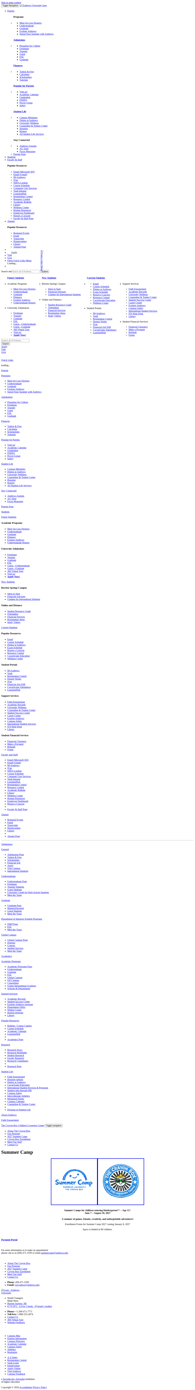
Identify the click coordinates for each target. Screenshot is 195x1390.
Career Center (135, 302)
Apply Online (14, 1368)
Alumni (11, 221)
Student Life (19, 111)
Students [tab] (5, 511)
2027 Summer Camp (17, 1136)
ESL (22, 57)
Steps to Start (54, 289)
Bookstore (12, 1352)
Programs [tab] (5, 375)
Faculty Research (15, 1058)
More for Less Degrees (31, 23)
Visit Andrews (14, 1371)
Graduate (24, 28)
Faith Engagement (137, 289)
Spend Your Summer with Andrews (37, 34)
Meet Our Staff (14, 1142)
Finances (18, 65)
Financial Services (57, 310)
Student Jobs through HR (19, 1090)
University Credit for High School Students (28, 892)
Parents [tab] (4, 370)
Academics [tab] (6, 956)
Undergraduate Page (17, 881)
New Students (49, 278)
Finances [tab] (5, 421)
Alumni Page (19, 247)
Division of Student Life (19, 1109)
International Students (17, 871)
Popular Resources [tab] (10, 1020)
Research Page (14, 1066)
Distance (17, 297)
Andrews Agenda (28, 146)
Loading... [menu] (12, 263)
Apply (14, 252)
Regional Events (21, 233)
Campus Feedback (16, 1374)
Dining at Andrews (29, 120)
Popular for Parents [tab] (10, 439)
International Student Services (143, 311)
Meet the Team (14, 895)
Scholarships (26, 77)
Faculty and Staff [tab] (9, 754)
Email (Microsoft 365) (24, 171)
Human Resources (22, 210)
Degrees (11, 942)
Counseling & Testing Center (34, 126)
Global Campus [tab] (8, 935)
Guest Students (14, 889)
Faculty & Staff (14, 159)
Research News (14, 1050)
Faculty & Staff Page (23, 218)
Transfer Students (15, 887)
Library (17, 204)
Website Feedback (16, 1322)
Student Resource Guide (59, 305)
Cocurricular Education (104, 300)
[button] (29, 260)
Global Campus (14, 977)
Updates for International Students (64, 294)
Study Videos (54, 316)
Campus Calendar (16, 1101)
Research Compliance (17, 1061)
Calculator (24, 74)
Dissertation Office (16, 1007)
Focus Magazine (27, 151)
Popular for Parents (23, 86)
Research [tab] (5, 1044)
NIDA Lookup (20, 182)
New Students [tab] (8, 582)
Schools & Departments (18, 988)
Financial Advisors (57, 291)
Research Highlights (17, 1052)
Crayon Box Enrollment (18, 1139)
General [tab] (5, 849)
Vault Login (13, 1363)
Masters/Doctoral (15, 908)
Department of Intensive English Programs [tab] (21, 919)
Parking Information (17, 1338)
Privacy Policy (40, 1387)
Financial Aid (13, 863)
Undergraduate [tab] (8, 876)
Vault (95, 316)
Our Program (13, 1133)
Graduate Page (14, 905)
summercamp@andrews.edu (54, 1253)
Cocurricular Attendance (104, 330)
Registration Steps (56, 313)
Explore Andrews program (20, 1004)
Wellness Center (21, 207)
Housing (24, 128)
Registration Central (23, 196)
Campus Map (13, 1335)
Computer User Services (25, 188)
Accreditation (25, 1387)
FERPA (23, 100)
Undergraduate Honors (24, 302)
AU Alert (24, 148)
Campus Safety (136, 308)
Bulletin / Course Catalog (19, 1025)
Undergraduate (27, 25)
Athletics (11, 1349)
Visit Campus (13, 868)
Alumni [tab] (5, 814)
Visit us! (23, 91)
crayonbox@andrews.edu (27, 1285)
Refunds (133, 332)
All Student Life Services (32, 134)
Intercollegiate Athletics (18, 1096)
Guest (22, 54)
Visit (9, 255)
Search (5, 344)
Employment (13, 1365)
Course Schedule (21, 185)
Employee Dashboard (23, 213)
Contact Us (12, 1144)
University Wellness (29, 123)
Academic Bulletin (22, 202)
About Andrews (9, 1115)
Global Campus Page (17, 940)
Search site (6, 271)
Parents (10, 11)
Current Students (96, 278)
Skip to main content (11, 2)
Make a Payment (137, 329)
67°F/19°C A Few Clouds (21, 1306)
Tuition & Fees (27, 71)
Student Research (15, 1055)
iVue (15, 180)
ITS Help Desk (136, 313)
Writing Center (14, 1010)
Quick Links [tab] (7, 360)
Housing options (15, 1079)
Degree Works (100, 321)
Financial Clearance (138, 327)
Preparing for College (30, 46)
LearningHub (19, 193)
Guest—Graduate (21, 327)
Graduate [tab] (5, 900)
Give (9, 258)
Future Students (15, 278)
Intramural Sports (15, 1098)
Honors (23, 131)
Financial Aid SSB (102, 327)
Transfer (23, 51)
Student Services (15, 948)
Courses (11, 945)
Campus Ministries (28, 117)
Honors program (15, 1012)
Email (16, 236)
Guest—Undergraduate (24, 324)
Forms (132, 335)
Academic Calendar (29, 94)
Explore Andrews (28, 31)
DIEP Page (12, 924)
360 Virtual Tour (21, 329)
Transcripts (18, 238)
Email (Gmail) (20, 174)
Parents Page (19, 154)
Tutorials (24, 80)
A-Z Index (12, 1357)
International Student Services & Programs (27, 1087)
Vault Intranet (19, 191)
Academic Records (138, 291)
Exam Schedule (100, 292)
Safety (23, 105)
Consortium (13, 983)
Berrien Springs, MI (17, 1303)
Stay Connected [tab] (8, 490)
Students (11, 157)
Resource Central (21, 199)
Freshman (24, 48)
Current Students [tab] (9, 627)
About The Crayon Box (18, 1131)
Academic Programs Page (19, 966)
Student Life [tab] (7, 464)
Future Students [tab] (8, 517)
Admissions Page (15, 854)
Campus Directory (16, 1341)
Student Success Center (140, 300)
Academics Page (15, 1039)
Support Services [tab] (9, 993)
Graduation (25, 97)
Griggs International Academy (21, 986)
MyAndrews (19, 177)
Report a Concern (21, 215)
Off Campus (13, 980)
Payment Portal (9, 1239)
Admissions (19, 40)
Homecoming (20, 241)
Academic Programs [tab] (11, 961)
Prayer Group (26, 102)
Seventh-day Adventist (14, 1379)
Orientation (53, 307)
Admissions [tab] (6, 397)
